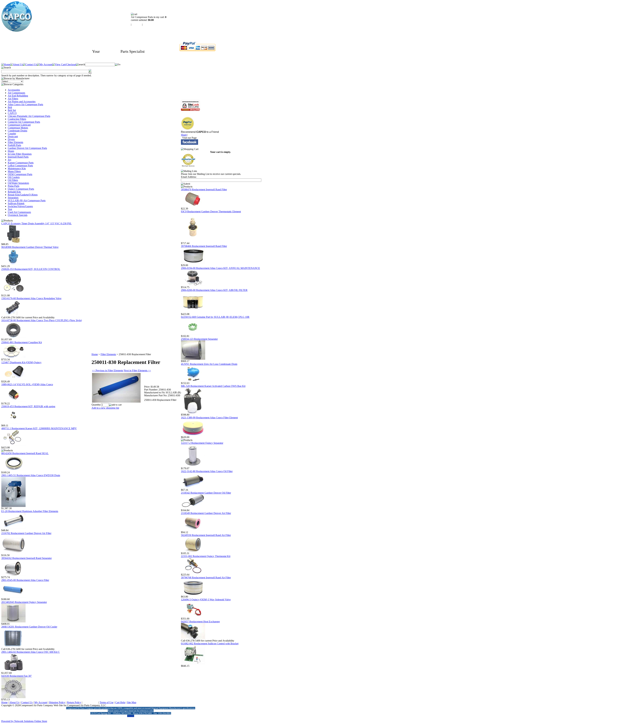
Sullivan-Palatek (16, 203)
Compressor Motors (18, 127)
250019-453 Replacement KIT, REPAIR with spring (28, 406)
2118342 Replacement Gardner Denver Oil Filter (206, 492)
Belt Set (12, 110)
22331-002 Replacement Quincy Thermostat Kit (205, 556)
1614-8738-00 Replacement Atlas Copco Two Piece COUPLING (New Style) (41, 320)
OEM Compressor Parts (20, 174)
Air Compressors (16, 92)
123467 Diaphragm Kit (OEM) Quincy (21, 362)
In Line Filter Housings (20, 154)
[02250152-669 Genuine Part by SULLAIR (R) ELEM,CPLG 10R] (193, 333)
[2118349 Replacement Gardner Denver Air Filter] (193, 530)
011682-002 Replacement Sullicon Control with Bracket (209, 643)
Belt (10, 107)
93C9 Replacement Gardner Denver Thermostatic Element (211, 211)
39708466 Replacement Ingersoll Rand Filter (204, 246)
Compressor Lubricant (19, 124)
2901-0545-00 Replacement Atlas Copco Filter (25, 580)
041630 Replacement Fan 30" (16, 676)
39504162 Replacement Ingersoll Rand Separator (26, 558)
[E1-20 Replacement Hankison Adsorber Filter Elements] (13, 528)
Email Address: (188, 177)
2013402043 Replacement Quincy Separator (24, 602)
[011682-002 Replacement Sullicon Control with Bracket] (193, 663)
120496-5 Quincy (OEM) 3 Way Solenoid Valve (206, 599)
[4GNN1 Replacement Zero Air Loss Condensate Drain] (193, 380)
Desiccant (13, 136)
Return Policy (74, 702)
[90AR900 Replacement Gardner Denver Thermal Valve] (13, 264)
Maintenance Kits (17, 168)
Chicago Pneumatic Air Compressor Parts (29, 116)
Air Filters (13, 98)
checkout (147, 24)
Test (10, 209)
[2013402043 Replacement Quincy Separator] (13, 621)
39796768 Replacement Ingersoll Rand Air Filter (206, 577)
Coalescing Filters (17, 119)
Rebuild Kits (14, 191)
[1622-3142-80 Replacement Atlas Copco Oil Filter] (193, 487)
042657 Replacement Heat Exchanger (200, 621)
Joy (9, 159)
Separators (13, 197)
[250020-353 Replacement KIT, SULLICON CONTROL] (13, 293)
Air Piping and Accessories (21, 101)
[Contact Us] (30, 64)
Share (184, 134)
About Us (14, 702)
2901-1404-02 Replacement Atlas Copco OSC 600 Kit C (30, 652)
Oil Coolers (14, 177)
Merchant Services (188, 166)
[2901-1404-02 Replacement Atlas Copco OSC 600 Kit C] (13, 670)
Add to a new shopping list (105, 407)
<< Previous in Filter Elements (107, 370)
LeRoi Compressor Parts (20, 165)
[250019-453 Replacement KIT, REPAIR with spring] (13, 423)
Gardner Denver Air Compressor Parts (27, 148)
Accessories (14, 89)
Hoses (11, 151)
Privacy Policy (90, 702)
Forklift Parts (14, 145)
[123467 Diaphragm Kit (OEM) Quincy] (13, 379)
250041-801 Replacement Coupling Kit (21, 342)
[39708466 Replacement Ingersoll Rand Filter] (193, 263)
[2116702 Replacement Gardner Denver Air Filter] (13, 553)
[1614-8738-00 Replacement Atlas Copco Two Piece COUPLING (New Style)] (13, 337)
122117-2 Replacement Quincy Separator (202, 443)
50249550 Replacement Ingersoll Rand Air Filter (206, 535)
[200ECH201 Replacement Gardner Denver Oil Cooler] (13, 646)
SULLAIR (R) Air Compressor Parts (27, 200)
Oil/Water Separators (18, 183)
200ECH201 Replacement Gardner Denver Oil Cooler (29, 626)
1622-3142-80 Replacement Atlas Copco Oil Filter (207, 471)
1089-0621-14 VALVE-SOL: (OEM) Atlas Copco (27, 384)
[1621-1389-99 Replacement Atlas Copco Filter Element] (193, 434)
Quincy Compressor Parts (21, 188)
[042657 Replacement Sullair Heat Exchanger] (193, 638)
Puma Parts (13, 186)
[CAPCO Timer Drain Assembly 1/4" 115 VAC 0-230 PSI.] (13, 242)
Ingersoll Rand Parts (18, 156)
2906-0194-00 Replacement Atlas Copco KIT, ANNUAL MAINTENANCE (220, 268)
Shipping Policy (57, 702)
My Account (40, 702)
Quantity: (96, 404)
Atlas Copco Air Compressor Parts (25, 104)
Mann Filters (14, 171)
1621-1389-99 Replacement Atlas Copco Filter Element (209, 417)
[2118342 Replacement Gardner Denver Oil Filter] (193, 508)
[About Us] (16, 64)
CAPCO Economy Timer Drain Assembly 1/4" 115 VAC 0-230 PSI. (36, 223)
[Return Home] (16, 30)
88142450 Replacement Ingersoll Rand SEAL (25, 453)
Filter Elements (15, 142)
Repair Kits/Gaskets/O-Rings (23, 194)
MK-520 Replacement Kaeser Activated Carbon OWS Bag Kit (213, 386)
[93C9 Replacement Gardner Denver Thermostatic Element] (193, 241)
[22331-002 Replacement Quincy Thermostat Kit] (193, 572)
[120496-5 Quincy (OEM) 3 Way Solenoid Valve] (193, 616)
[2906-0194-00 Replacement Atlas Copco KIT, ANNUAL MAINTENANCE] (193, 285)
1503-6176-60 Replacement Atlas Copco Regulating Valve (31, 298)
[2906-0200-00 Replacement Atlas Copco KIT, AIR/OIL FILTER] (193, 311)
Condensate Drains (17, 130)
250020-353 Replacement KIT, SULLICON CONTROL (30, 269)
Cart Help (120, 702)
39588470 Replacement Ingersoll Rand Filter (204, 189)
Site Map (131, 702)
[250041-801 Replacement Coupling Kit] (13, 357)
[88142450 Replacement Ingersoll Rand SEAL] (13, 470)
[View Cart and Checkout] (64, 64)
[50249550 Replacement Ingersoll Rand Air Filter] (193, 551)
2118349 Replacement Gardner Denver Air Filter (206, 513)
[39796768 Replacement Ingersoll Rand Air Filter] (193, 594)
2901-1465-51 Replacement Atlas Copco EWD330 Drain (30, 475)
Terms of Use (106, 702)
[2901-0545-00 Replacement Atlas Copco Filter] (13, 597)
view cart (136, 24)
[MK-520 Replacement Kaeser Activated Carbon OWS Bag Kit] (193, 412)
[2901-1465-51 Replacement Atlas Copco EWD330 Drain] (13, 506)
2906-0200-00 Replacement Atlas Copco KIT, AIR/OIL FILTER (214, 290)
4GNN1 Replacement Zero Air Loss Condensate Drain (209, 364)
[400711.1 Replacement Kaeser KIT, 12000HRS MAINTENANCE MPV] (13, 445)
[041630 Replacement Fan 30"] (13, 697)
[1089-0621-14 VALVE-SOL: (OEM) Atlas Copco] (13, 401)
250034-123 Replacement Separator (199, 339)
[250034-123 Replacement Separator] (193, 358)
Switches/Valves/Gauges (20, 206)
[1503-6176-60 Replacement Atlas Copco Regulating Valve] (13, 315)
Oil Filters (13, 180)
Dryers (11, 139)
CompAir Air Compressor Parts (24, 122)
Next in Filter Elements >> (137, 370)
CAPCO (12, 113)
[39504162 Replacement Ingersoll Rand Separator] (13, 575)
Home (95, 354)
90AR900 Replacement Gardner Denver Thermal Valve (29, 247)
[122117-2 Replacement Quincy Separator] (193, 466)
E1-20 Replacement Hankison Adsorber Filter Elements (29, 511)
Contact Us (27, 702)
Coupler (12, 133)
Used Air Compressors (19, 212)
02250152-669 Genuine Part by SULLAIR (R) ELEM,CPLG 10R (215, 317)
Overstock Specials (17, 215)
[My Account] (44, 64)
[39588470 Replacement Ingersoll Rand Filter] (193, 206)
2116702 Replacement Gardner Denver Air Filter (26, 533)
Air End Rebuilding (18, 95)
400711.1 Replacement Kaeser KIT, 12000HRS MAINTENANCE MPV (39, 428)
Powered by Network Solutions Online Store (24, 721)
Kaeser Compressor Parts (21, 162)
